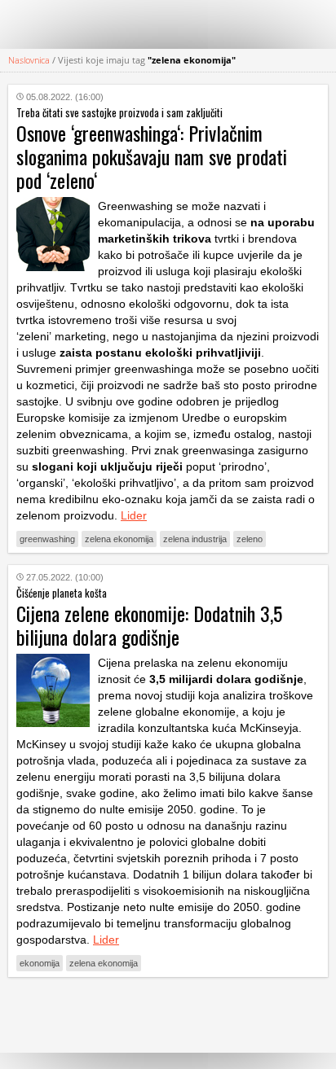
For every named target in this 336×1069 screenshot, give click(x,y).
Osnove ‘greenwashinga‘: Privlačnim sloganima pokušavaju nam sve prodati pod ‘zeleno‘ (151, 156)
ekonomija (40, 963)
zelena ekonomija (119, 539)
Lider (134, 515)
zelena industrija (195, 539)
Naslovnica (29, 60)
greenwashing (47, 539)
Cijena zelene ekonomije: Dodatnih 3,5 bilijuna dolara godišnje (149, 624)
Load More (168, 1014)
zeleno (250, 539)
